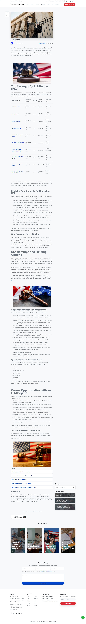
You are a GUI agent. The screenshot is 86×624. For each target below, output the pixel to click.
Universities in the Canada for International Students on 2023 (68, 545)
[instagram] (74, 1)
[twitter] (68, 1)
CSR (35, 607)
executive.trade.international (52, 601)
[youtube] (70, 1)
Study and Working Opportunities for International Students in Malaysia (34, 545)
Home (28, 596)
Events (28, 601)
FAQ (35, 603)
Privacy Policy (43, 571)
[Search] (61, 5)
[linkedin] (72, 1)
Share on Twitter (38, 511)
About (28, 598)
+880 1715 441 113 (50, 1)
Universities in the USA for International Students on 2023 (51, 545)
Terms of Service (50, 571)
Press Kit (36, 605)
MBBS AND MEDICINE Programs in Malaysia (16, 545)
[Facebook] (66, 1)
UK (34, 600)
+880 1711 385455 (60, 1)
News (28, 600)
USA (35, 601)
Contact (28, 605)
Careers (28, 603)
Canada (35, 596)
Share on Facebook (27, 511)
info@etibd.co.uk (48, 600)
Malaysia (36, 598)
